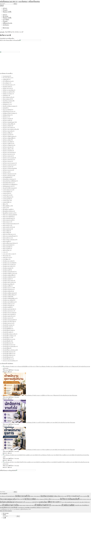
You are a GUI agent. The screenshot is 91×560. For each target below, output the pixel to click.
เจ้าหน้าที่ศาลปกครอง (8, 351)
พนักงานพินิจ (6, 232)
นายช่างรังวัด (6, 193)
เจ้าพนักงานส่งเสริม (8, 305)
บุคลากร (5, 207)
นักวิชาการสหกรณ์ (7, 156)
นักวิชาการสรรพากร (8, 154)
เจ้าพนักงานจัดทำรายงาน (9, 273)
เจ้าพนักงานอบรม (7, 318)
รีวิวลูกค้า (5, 10)
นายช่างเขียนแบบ (7, 196)
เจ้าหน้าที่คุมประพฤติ (8, 330)
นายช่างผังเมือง (7, 191)
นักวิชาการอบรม (7, 161)
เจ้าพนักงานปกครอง (8, 289)
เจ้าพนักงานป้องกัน (7, 291)
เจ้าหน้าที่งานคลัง (7, 332)
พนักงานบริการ (6, 225)
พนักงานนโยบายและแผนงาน (10, 223)
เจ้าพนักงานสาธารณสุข (9, 312)
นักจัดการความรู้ (7, 88)
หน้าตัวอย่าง (6, 24)
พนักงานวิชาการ (7, 237)
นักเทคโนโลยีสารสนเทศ (9, 188)
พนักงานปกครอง (7, 229)
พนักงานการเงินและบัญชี (9, 214)
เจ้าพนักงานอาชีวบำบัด (8, 321)
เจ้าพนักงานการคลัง (8, 261)
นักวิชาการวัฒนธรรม (8, 145)
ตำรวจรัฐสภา (6, 83)
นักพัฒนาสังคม (6, 115)
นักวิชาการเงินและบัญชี (9, 168)
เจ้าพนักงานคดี (6, 269)
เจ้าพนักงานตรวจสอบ (8, 280)
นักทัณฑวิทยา (6, 102)
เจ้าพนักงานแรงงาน (8, 323)
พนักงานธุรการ (6, 221)
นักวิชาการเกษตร (7, 166)
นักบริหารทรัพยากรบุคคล (9, 106)
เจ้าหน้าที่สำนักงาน (7, 358)
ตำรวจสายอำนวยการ (8, 84)
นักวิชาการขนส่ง (7, 118)
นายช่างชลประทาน (8, 189)
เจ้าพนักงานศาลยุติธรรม (9, 301)
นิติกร (4, 204)
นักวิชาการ (5, 116)
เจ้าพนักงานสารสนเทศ (8, 314)
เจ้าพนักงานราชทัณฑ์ (8, 300)
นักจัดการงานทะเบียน (8, 90)
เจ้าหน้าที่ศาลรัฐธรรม (8, 355)
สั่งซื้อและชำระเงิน (7, 23)
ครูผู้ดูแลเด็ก (6, 79)
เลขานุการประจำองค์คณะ (9, 360)
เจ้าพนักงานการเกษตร (8, 264)
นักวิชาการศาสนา (7, 147)
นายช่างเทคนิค (6, 198)
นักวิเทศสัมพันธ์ (7, 177)
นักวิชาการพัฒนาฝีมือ (8, 138)
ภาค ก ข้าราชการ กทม (8, 253)
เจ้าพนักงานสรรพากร (8, 310)
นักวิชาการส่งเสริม (7, 150)
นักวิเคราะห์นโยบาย (8, 175)
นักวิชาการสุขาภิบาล (8, 159)
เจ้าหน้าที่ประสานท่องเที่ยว (9, 346)
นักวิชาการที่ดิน (7, 132)
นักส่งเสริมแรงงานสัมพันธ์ (9, 184)
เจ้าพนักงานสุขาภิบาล (8, 316)
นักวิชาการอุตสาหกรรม (9, 164)
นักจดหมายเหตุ (6, 86)
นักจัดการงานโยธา (7, 93)
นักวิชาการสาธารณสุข (8, 157)
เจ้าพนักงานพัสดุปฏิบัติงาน (9, 298)
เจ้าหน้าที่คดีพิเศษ (7, 328)
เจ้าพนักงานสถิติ (7, 307)
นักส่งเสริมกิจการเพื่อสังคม (9, 180)
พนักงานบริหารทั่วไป (8, 227)
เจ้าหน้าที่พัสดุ (6, 348)
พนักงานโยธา (6, 250)
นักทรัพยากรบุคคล (7, 100)
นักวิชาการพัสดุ (7, 140)
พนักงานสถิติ (6, 241)
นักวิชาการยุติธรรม (8, 143)
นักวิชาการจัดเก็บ (7, 125)
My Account (5, 513)
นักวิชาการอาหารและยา (9, 163)
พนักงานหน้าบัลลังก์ (8, 245)
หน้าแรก (5, 8)
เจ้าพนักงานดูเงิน (7, 278)
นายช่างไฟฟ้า (6, 202)
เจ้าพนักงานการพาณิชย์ (9, 262)
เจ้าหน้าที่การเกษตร (8, 325)
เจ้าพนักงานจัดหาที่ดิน (8, 275)
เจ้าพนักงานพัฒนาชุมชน (9, 293)
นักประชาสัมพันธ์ (7, 109)
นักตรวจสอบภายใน (8, 97)
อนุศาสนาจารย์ (6, 257)
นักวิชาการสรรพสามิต (8, 152)
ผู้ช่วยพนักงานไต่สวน (8, 211)
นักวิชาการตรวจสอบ (8, 127)
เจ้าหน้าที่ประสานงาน (8, 344)
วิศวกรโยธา (6, 255)
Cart (4, 517)
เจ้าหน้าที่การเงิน (7, 326)
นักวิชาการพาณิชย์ (7, 141)
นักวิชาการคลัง (6, 120)
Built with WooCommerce (6, 510)
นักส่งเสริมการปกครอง (8, 179)
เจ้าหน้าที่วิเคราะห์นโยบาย (9, 350)
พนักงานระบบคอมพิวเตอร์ (9, 236)
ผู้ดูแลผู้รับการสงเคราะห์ (9, 213)
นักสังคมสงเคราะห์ (7, 186)
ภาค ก (4, 252)
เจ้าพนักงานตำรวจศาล (8, 282)
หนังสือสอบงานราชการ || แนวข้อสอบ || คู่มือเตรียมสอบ (20, 1)
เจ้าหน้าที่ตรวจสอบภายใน (9, 334)
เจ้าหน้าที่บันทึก (6, 341)
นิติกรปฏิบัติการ (7, 205)
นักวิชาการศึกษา (7, 148)
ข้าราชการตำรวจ (7, 77)
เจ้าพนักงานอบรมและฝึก (9, 319)
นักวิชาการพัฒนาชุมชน (9, 136)
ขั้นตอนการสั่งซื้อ (7, 11)
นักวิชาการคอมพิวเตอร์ (9, 122)
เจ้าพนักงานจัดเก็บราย (8, 277)
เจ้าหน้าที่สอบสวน (7, 357)
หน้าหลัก (2, 32)
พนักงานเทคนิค (7, 246)
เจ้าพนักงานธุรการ (7, 287)
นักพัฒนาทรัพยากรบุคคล (9, 113)
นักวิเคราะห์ (6, 172)
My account (5, 16)
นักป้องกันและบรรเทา (8, 111)
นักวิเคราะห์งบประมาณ (9, 173)
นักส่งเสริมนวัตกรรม (8, 182)
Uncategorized (6, 76)
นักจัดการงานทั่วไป (7, 91)
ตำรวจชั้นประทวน (7, 81)
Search (4, 514)
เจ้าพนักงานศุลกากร (8, 303)
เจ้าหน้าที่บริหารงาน (8, 339)
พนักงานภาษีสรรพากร (8, 234)
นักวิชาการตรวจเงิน (8, 131)
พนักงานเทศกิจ (6, 248)
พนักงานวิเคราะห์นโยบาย (9, 239)
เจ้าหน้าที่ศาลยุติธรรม (8, 353)
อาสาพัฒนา (6, 259)
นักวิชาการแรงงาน (7, 170)
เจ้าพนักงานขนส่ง (7, 268)
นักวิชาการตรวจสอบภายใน (10, 129)
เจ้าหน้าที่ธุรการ (7, 337)
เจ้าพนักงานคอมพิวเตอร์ (9, 271)
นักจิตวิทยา (5, 95)
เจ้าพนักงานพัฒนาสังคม (9, 294)
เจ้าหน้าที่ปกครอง (7, 342)
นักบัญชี (5, 107)
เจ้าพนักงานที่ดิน (7, 285)
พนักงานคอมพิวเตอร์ (8, 218)
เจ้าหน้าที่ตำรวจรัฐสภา (8, 335)
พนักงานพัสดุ (6, 230)
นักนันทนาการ (6, 104)
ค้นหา (15, 3)
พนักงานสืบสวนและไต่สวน (9, 243)
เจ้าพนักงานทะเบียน (8, 284)
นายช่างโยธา (6, 200)
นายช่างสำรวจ (6, 195)
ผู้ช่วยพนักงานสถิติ (7, 209)
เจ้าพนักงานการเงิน (7, 266)
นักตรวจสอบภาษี (7, 99)
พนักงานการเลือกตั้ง (8, 216)
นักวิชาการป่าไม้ (7, 134)
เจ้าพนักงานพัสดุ (7, 296)
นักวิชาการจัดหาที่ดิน (8, 124)
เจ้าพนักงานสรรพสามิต (8, 309)
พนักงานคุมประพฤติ (8, 220)
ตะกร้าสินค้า (6, 19)
